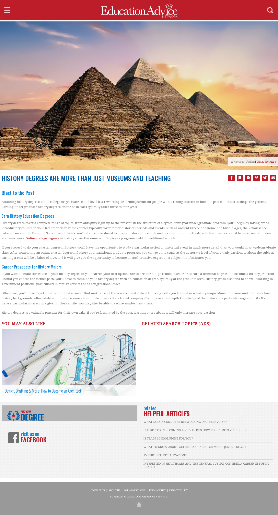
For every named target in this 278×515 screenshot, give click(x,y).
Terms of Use (157, 490)
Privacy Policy (178, 490)
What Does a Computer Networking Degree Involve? (185, 422)
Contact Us (98, 490)
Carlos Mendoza (266, 162)
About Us (114, 490)
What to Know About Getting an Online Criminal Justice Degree (195, 447)
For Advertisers (134, 490)
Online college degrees (42, 238)
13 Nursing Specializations (165, 455)
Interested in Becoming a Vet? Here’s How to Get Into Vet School (195, 430)
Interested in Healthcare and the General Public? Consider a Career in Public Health (206, 465)
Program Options (245, 161)
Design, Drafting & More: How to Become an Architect (43, 391)
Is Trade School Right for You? (168, 438)
